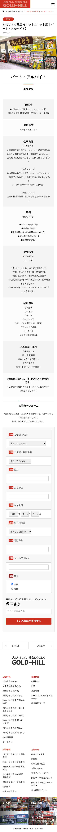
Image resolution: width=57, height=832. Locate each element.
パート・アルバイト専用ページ (42, 697)
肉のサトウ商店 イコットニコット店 (14, 709)
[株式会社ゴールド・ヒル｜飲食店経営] (15, 4)
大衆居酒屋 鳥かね (11, 691)
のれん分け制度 (38, 764)
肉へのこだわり (38, 754)
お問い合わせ (37, 768)
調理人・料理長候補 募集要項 (14, 768)
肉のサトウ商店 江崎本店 (14, 715)
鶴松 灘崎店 (8, 737)
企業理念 (35, 691)
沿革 (33, 686)
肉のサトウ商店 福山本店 (14, 732)
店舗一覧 (7, 677)
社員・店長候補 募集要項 (14, 762)
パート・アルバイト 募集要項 (14, 755)
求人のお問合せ (9, 791)
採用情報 (7, 749)
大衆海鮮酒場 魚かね (12, 686)
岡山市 (8, 19)
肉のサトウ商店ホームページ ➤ (42, 784)
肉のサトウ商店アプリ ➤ (42, 778)
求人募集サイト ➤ (39, 790)
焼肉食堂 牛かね (10, 681)
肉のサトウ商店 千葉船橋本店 (14, 701)
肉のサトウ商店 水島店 (13, 728)
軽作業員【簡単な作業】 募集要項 (13, 775)
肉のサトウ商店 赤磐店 (13, 695)
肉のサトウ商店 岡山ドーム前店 (14, 721)
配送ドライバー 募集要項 (14, 782)
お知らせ (35, 749)
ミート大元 (7, 742)
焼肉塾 (34, 759)
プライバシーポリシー (41, 773)
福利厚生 (7, 786)
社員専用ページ (38, 703)
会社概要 (35, 677)
